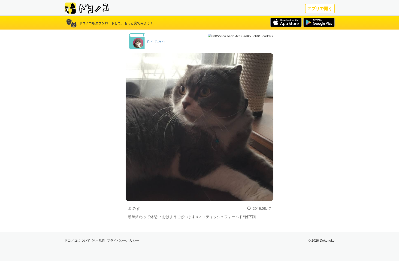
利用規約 (98, 240)
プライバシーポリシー (123, 240)
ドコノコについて (77, 240)
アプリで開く (319, 8)
